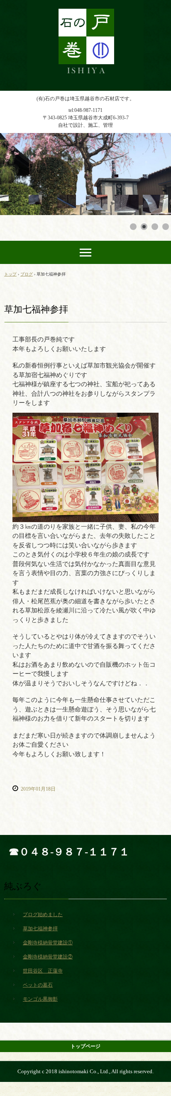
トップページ (85, 1046)
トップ (10, 274)
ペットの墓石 (38, 985)
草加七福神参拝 (40, 928)
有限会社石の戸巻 (85, 7)
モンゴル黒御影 (40, 999)
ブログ (26, 274)
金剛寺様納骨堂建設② (48, 957)
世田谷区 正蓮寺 (43, 971)
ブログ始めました (43, 914)
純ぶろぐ (23, 886)
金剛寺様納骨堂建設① (48, 943)
